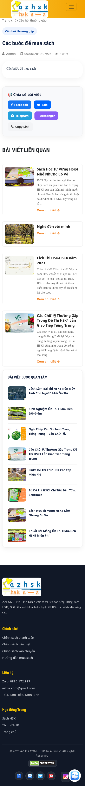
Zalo (45, 105)
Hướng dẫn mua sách (17, 657)
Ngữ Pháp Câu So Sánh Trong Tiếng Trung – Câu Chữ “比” (50, 431)
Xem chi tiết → (48, 210)
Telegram (22, 116)
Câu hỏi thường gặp (33, 20)
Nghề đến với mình (53, 226)
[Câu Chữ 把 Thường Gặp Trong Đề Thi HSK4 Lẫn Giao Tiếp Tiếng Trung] (19, 323)
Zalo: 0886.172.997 (16, 681)
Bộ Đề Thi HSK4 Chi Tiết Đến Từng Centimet (53, 492)
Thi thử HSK (10, 725)
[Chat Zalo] (74, 775)
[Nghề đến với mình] (19, 234)
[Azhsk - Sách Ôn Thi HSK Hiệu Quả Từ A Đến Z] (51, 775)
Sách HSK (8, 718)
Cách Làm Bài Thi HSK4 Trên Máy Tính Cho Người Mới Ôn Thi (52, 391)
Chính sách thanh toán (18, 637)
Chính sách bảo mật (16, 644)
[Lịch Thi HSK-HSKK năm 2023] (19, 265)
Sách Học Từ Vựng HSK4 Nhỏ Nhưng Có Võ (57, 172)
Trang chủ (9, 20)
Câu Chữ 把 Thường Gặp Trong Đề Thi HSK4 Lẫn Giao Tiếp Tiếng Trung (57, 320)
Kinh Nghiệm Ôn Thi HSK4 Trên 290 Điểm (51, 411)
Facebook (21, 105)
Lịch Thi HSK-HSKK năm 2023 (57, 260)
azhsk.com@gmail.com (18, 688)
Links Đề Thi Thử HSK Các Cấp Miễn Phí (50, 472)
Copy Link (22, 127)
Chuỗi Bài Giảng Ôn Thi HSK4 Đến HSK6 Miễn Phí (52, 533)
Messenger (47, 116)
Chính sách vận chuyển (18, 651)
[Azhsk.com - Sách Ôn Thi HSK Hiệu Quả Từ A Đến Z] (19, 775)
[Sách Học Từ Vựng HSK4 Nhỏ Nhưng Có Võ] (19, 176)
